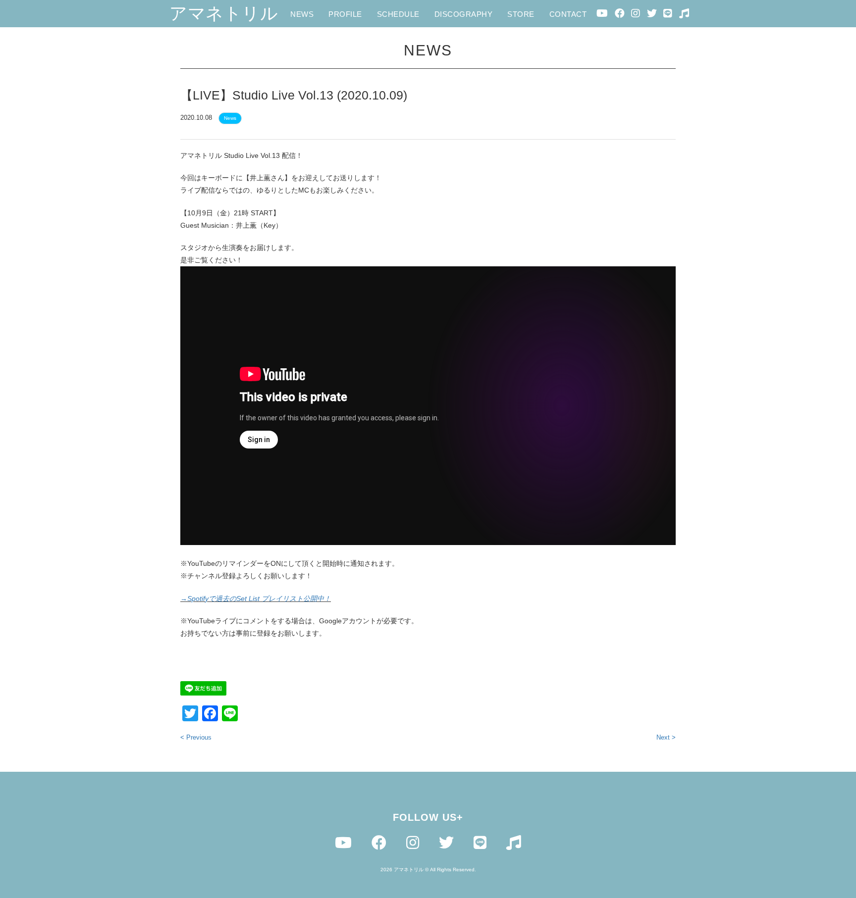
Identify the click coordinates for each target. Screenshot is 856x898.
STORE (521, 14)
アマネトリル (223, 13)
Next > (666, 737)
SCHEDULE (398, 14)
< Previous (196, 737)
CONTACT (568, 14)
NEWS (302, 14)
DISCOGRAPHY (463, 14)
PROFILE (345, 14)
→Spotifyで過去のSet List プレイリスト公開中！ (255, 598)
